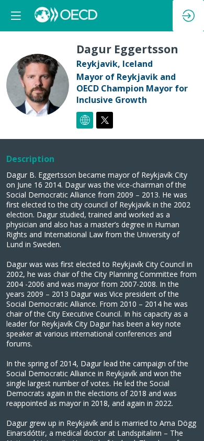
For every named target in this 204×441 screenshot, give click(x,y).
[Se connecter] (188, 15)
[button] (15, 15)
